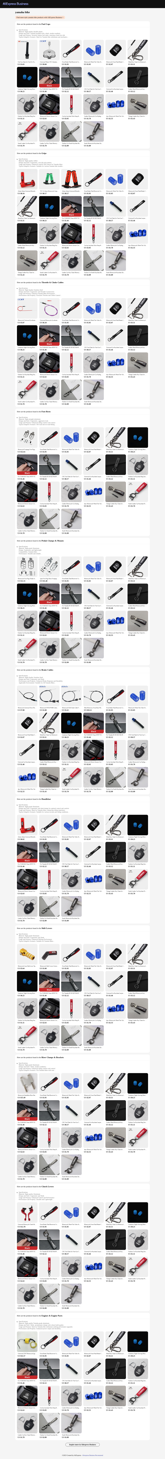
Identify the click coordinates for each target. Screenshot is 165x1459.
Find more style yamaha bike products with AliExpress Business (39, 17)
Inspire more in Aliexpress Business (82, 1445)
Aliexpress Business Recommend (92, 1455)
